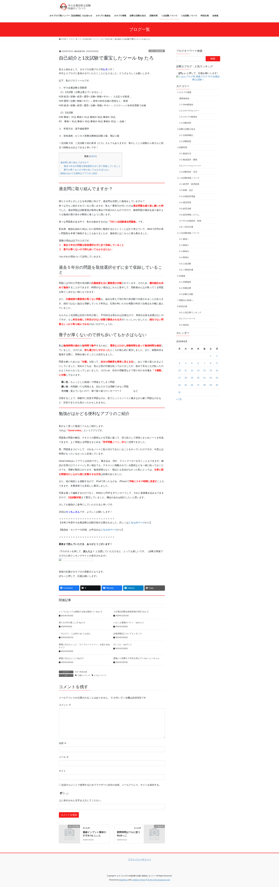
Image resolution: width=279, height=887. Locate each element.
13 (198, 370)
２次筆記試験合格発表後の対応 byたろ (131, 611)
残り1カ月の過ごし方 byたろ (72, 622)
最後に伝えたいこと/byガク (71, 658)
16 (217, 370)
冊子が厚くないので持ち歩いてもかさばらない (87, 169)
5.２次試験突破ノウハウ (188, 233)
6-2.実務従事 (185, 288)
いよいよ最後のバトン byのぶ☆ (128, 622)
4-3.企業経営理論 (187, 196)
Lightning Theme (138, 880)
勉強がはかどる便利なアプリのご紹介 (79, 173)
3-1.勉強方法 (185, 153)
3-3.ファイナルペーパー (190, 166)
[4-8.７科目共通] (69, 831)
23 (217, 378)
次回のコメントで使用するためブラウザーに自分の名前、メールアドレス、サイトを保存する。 (111, 785)
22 (211, 378)
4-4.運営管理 (185, 202)
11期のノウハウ (83, 675)
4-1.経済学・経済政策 (189, 184)
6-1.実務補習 (185, 282)
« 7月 (179, 399)
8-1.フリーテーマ (187, 318)
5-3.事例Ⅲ (184, 251)
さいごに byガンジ (122, 644)
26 (192, 385)
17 (179, 378)
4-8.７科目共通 (156, 51)
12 (192, 370)
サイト (62, 771)
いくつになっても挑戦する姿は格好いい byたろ (80, 611)
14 (204, 370)
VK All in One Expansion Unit (158, 880)
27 (198, 385)
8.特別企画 (182, 306)
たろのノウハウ (100, 675)
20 (198, 378)
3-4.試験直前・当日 (188, 172)
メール (64, 757)
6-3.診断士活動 (186, 294)
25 (186, 385)
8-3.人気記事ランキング (190, 312)
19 (192, 378)
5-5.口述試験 (185, 263)
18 (186, 378)
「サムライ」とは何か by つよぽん (75, 633)
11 (186, 370)
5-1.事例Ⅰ (184, 239)
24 (179, 385)
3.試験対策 (182, 147)
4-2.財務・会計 (186, 190)
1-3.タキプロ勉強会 (188, 117)
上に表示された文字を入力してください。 (81, 800)
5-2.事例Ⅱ (184, 245)
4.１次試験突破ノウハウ (188, 178)
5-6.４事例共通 (186, 270)
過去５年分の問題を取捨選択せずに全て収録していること (92, 166)
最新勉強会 (184, 98)
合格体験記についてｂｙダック (127, 633)
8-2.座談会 (184, 325)
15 (211, 370)
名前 (62, 743)
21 (204, 378)
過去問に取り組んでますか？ (74, 162)
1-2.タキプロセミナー (189, 110)
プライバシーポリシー (139, 859)
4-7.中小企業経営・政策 (190, 221)
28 (204, 385)
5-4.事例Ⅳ (184, 257)
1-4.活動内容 (185, 123)
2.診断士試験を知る (186, 129)
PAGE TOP (270, 857)
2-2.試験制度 (185, 141)
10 (179, 370)
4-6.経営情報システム (189, 215)
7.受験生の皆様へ (185, 300)
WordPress (123, 880)
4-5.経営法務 (185, 208)
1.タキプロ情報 (184, 92)
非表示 (93, 156)
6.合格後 (181, 276)
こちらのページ (137, 522)
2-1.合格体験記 (186, 135)
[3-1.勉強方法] (154, 831)
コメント (65, 705)
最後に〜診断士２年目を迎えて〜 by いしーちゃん (136, 658)
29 (211, 385)
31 (179, 392)
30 (217, 385)
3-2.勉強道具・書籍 (188, 159)
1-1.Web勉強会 (186, 104)
